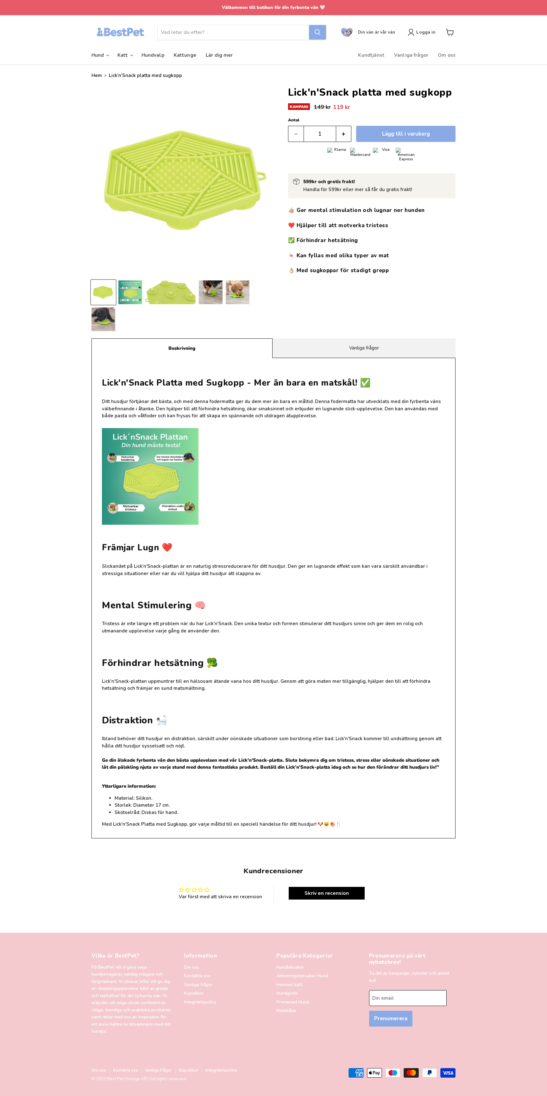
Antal (293, 120)
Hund (98, 55)
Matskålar (286, 1011)
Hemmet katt (289, 985)
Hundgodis (287, 993)
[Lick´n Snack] (130, 292)
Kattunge (185, 55)
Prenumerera (390, 1018)
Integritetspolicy (200, 1002)
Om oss (447, 55)
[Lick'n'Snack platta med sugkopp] (170, 292)
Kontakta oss (197, 976)
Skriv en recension (327, 893)
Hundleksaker (290, 967)
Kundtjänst (371, 55)
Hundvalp (152, 55)
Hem (96, 75)
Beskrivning (181, 348)
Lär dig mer (219, 55)
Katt (123, 55)
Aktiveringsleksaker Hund (302, 976)
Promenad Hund (292, 1002)
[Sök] (317, 32)
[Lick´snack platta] (103, 292)
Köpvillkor (194, 993)
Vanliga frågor (411, 55)
